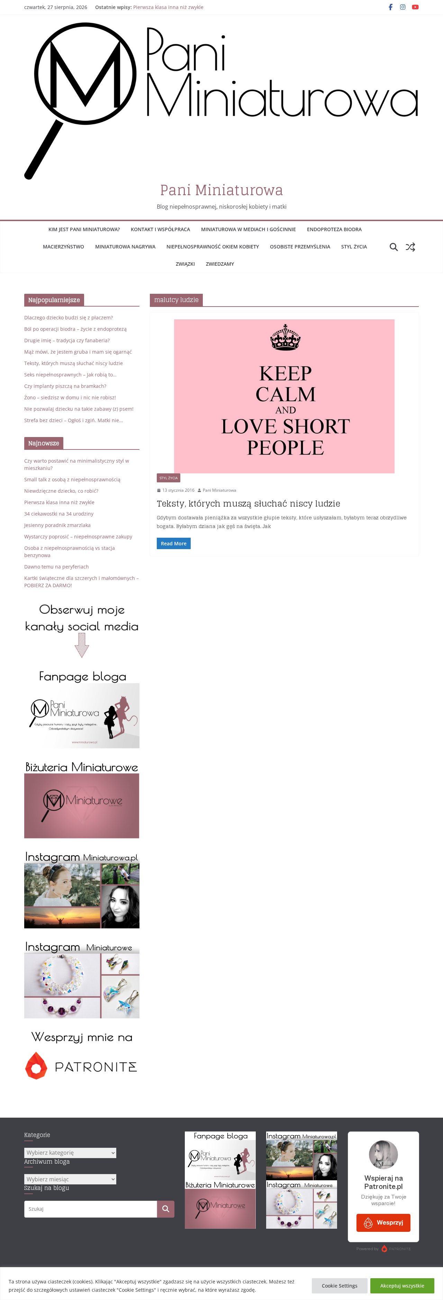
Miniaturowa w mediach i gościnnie (248, 229)
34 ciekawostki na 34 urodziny (58, 513)
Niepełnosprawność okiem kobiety (212, 246)
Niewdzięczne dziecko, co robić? (61, 491)
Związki (185, 264)
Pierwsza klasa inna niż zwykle (168, 7)
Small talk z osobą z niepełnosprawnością (72, 479)
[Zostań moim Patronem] (81, 1033)
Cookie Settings (340, 1285)
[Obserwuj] (81, 854)
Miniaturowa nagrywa (125, 246)
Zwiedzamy (220, 264)
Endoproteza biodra (334, 229)
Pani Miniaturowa (221, 190)
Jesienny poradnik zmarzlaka (57, 525)
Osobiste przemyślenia (300, 246)
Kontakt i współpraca (160, 229)
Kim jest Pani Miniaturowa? (84, 229)
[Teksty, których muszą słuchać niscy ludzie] (284, 396)
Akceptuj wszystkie (402, 1285)
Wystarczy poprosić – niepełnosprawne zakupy (78, 536)
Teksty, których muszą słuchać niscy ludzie (248, 503)
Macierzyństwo (63, 246)
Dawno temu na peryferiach (56, 566)
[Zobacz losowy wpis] (410, 247)
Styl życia (354, 246)
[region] (221, 1283)
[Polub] (81, 673)
